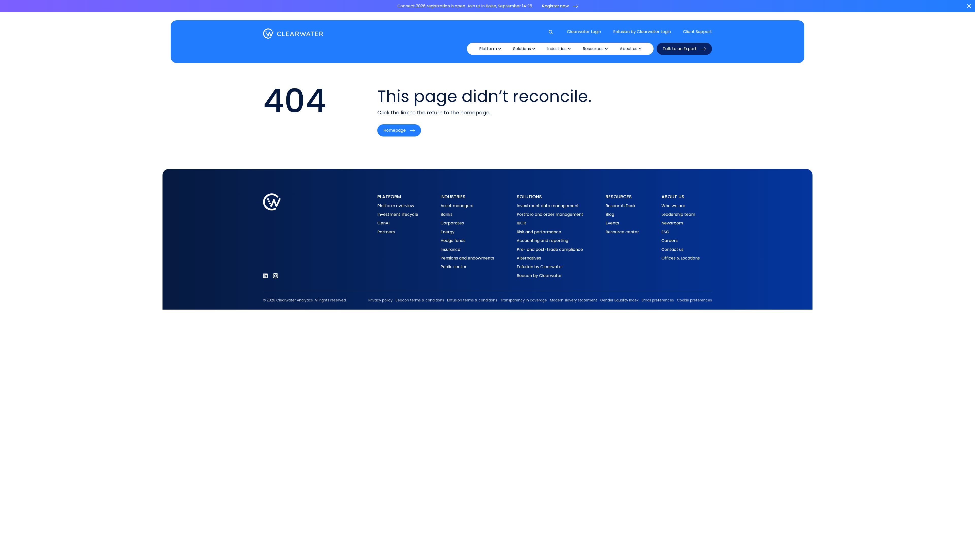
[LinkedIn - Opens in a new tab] (265, 276)
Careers (669, 240)
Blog (610, 214)
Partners (386, 232)
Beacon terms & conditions (420, 300)
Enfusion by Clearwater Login (642, 32)
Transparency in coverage (523, 300)
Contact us (672, 249)
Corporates (452, 223)
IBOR (521, 223)
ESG (665, 232)
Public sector (454, 267)
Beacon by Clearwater (539, 276)
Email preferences (658, 300)
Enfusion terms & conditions (472, 300)
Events (612, 223)
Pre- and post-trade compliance (550, 249)
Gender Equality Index (619, 300)
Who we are (673, 206)
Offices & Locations (680, 258)
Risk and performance (539, 232)
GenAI (383, 223)
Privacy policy (380, 300)
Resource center (622, 232)
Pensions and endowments (467, 258)
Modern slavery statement (573, 300)
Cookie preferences (694, 300)
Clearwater (293, 33)
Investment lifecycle (397, 214)
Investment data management (548, 206)
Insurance (450, 249)
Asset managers (457, 206)
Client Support (697, 32)
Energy (447, 232)
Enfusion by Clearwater (540, 267)
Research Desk (621, 206)
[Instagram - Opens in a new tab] (275, 276)
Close (969, 6)
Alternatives (529, 258)
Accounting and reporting (542, 240)
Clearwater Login (584, 32)
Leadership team (678, 214)
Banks (446, 214)
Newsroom (672, 223)
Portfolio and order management (550, 214)
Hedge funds (453, 240)
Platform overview (395, 206)
